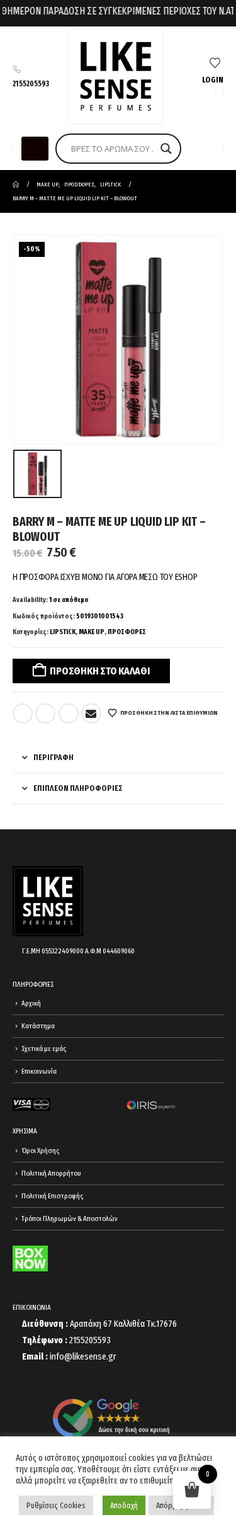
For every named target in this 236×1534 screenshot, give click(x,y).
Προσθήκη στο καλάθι (99, 671)
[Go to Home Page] (16, 184)
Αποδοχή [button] (124, 1505)
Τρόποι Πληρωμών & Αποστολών (69, 1218)
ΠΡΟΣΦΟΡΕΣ (127, 632)
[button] (34, 149)
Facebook (23, 713)
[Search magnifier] (166, 148)
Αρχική (31, 1003)
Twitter (45, 713)
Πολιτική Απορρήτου (51, 1173)
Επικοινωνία (39, 1071)
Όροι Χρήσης (40, 1150)
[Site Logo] (115, 76)
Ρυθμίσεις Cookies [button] (56, 1505)
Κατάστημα (38, 1025)
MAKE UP (91, 632)
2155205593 (31, 83)
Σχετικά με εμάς (43, 1048)
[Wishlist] (214, 64)
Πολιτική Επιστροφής (52, 1195)
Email (91, 713)
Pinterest (69, 713)
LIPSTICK (63, 632)
